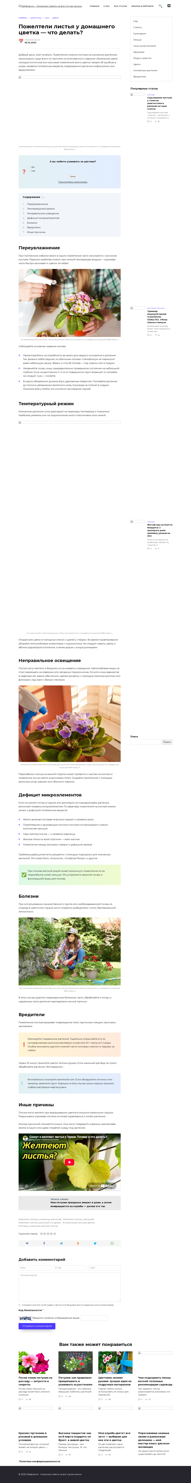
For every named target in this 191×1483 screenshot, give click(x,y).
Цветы (137, 64)
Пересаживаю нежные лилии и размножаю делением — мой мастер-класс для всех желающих (153, 1440)
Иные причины (36, 232)
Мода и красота (142, 58)
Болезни (32, 223)
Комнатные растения (145, 70)
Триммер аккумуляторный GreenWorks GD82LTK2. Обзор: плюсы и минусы (157, 317)
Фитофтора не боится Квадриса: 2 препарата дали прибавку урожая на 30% (159, 530)
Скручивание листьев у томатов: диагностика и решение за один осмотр (159, 103)
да (32, 167)
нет (33, 171)
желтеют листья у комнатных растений (41, 1219)
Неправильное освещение (43, 213)
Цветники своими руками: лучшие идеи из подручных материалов (114, 1381)
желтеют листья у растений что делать (40, 1222)
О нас (106, 6)
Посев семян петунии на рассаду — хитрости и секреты (35, 1381)
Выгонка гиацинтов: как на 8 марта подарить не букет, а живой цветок (74, 1436)
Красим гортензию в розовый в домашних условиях (33, 1436)
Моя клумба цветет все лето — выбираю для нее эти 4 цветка (114, 1436)
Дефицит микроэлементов (43, 218)
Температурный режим (41, 208)
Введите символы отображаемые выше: (56, 1318)
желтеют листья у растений (79, 1219)
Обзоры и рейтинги (142, 6)
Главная (94, 6)
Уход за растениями (144, 46)
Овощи (137, 39)
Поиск (134, 736)
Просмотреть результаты (72, 182)
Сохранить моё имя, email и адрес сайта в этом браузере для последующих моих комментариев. (68, 1305)
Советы (137, 27)
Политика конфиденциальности (39, 1461)
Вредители (34, 227)
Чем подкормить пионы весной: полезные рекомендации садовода (155, 1381)
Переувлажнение (37, 204)
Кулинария (139, 33)
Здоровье (138, 52)
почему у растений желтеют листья (39, 1226)
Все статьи (120, 6)
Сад (135, 21)
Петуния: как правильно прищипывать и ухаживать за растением (75, 1381)
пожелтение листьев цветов (79, 1222)
